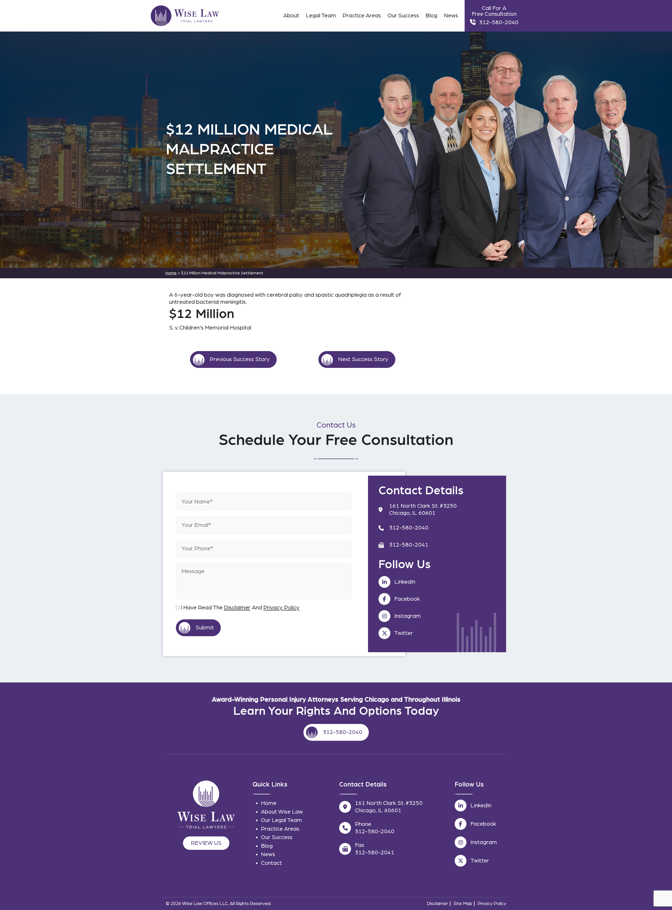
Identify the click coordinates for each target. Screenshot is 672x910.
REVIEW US (206, 843)
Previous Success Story (240, 359)
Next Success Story (363, 359)
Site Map (462, 903)
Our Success (276, 837)
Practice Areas (280, 829)
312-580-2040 (498, 22)
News (268, 854)
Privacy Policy (281, 607)
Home (268, 803)
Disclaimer (237, 607)
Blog (267, 846)
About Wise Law (282, 812)
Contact (271, 863)
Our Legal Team (281, 820)
